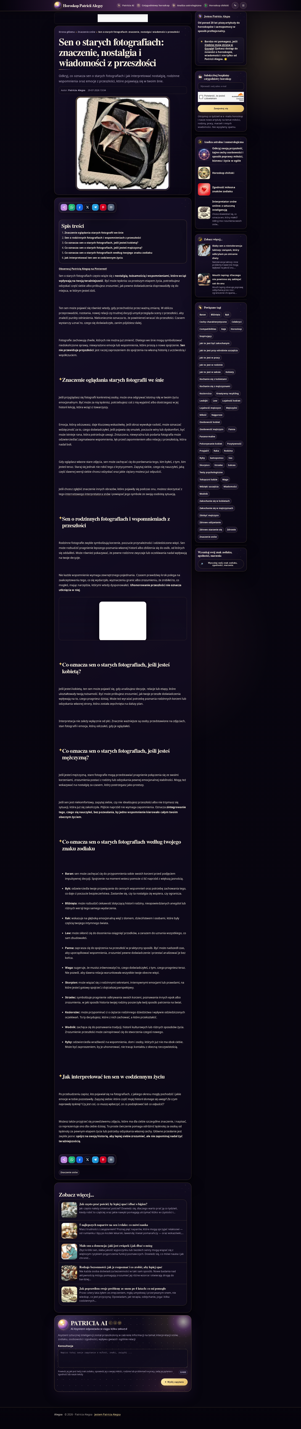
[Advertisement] (123, 18)
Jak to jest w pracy (210, 357)
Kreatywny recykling (227, 393)
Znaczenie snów (86, 32)
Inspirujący (206, 336)
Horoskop (236, 328)
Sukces (231, 465)
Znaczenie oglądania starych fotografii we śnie (94, 232)
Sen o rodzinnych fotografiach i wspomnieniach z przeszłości (103, 237)
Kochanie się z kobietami (213, 379)
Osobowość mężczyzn (211, 429)
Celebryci (237, 321)
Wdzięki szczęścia (209, 486)
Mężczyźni (231, 407)
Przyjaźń (204, 450)
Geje (223, 328)
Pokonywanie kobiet (211, 443)
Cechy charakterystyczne (213, 321)
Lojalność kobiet (231, 400)
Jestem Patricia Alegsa (217, 16)
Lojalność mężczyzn (210, 407)
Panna (231, 429)
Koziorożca (205, 393)
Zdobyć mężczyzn (209, 515)
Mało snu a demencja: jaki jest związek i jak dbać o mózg (115, 1245)
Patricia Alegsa (76, 90)
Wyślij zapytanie (174, 1382)
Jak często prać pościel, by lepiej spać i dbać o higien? (113, 1204)
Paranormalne (207, 436)
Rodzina (228, 450)
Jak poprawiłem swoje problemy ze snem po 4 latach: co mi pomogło (122, 1288)
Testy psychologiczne (211, 472)
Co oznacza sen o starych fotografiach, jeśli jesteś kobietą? (101, 242)
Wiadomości (230, 486)
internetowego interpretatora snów (87, 494)
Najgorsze (216, 414)
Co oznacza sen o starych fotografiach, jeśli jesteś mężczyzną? (103, 247)
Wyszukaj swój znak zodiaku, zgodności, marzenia (219, 564)
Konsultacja (65, 1346)
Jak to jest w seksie (210, 372)
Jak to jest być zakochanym (215, 343)
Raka (216, 450)
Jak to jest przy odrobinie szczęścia (219, 350)
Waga (225, 479)
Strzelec (218, 465)
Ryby (202, 457)
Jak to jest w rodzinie (211, 364)
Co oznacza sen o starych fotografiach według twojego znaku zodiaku (108, 252)
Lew (215, 400)
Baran (203, 314)
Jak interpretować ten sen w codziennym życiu (94, 257)
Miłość (203, 414)
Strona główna (67, 32)
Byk (227, 314)
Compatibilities (208, 328)
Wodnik (204, 493)
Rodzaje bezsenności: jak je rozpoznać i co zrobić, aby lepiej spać (120, 1267)
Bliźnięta (215, 314)
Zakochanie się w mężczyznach (216, 508)
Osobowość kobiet (210, 422)
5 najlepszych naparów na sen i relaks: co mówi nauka (113, 1224)
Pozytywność (234, 443)
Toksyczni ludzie (208, 479)
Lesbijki (204, 400)
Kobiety (230, 372)
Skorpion (204, 465)
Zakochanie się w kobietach (215, 500)
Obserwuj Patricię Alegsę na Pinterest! (83, 269)
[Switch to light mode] (235, 5)
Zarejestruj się (221, 108)
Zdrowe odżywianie (210, 522)
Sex (230, 457)
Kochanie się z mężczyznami (215, 386)
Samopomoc (217, 457)
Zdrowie (231, 529)
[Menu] (243, 5)
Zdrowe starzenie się (211, 529)
